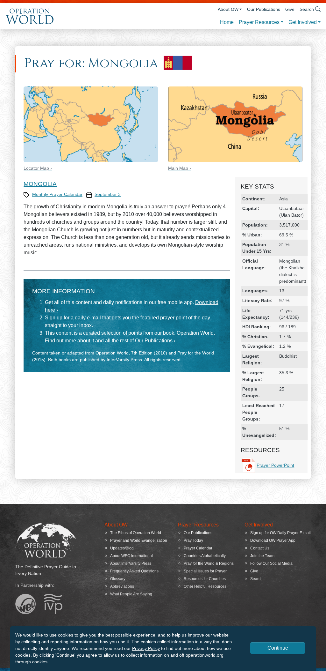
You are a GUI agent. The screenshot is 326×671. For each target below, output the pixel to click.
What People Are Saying (131, 594)
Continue (277, 648)
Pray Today (193, 540)
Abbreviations (122, 586)
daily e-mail (88, 317)
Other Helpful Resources (205, 586)
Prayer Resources (259, 22)
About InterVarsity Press (130, 563)
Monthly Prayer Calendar (57, 194)
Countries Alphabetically (205, 556)
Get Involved (302, 22)
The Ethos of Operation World (135, 533)
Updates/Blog (122, 548)
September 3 (108, 194)
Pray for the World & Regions (209, 563)
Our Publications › (155, 340)
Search (256, 579)
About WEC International (131, 556)
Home (227, 22)
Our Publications (263, 9)
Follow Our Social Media (271, 563)
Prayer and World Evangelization (138, 540)
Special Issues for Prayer (205, 571)
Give (289, 9)
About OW (228, 9)
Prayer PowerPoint (275, 465)
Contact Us (259, 548)
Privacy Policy (146, 648)
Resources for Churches (205, 579)
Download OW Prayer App (272, 540)
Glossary (117, 579)
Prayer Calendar (198, 548)
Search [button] (307, 9)
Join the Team (262, 556)
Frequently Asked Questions (134, 571)
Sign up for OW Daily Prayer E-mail (280, 533)
